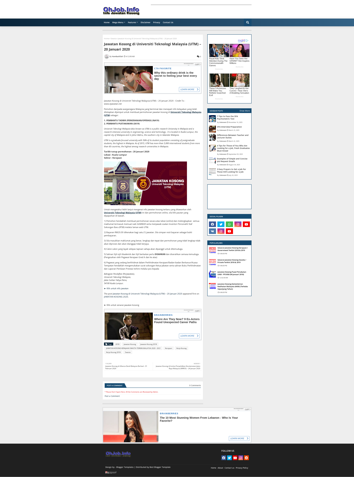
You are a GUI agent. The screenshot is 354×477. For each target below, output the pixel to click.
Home (107, 22)
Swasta (113, 38)
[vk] (212, 231)
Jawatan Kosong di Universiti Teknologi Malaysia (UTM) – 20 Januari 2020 (147, 293)
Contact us (229, 467)
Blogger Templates (125, 467)
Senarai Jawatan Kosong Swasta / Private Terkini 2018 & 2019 (232, 261)
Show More (245, 110)
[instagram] (237, 224)
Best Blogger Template (160, 467)
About (220, 467)
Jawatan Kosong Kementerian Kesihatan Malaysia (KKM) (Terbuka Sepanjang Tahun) (233, 286)
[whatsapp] (229, 224)
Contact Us (168, 22)
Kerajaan (168, 348)
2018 (117, 344)
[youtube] (246, 224)
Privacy (156, 22)
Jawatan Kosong (130, 344)
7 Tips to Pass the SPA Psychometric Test (227, 117)
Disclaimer (145, 22)
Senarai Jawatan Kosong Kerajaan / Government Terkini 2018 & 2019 (233, 249)
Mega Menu (117, 22)
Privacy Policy (242, 467)
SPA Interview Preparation (229, 127)
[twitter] (220, 224)
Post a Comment (112, 396)
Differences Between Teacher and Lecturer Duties (232, 136)
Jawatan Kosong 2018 (148, 344)
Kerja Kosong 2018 (113, 352)
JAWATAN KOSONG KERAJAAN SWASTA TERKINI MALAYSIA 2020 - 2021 (133, 348)
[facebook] (212, 224)
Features (132, 22)
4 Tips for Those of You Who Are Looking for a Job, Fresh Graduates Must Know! (233, 148)
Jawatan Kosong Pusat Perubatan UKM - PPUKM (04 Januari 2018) (232, 273)
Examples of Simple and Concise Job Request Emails (232, 159)
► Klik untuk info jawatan (116, 288)
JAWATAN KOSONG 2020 (116, 296)
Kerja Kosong (181, 348)
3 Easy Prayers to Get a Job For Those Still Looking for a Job (231, 170)
